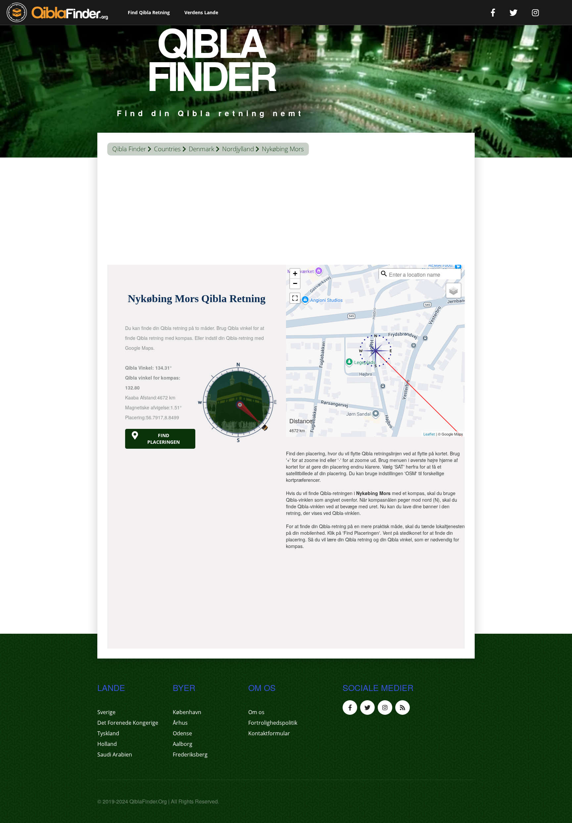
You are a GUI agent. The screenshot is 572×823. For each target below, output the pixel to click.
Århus (180, 722)
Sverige (106, 712)
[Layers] (453, 290)
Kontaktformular (269, 733)
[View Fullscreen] (295, 298)
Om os (256, 712)
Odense (182, 733)
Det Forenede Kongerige (127, 722)
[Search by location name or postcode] (384, 274)
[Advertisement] (286, 211)
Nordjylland (238, 149)
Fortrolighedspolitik (272, 722)
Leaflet (429, 434)
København (187, 712)
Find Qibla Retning (149, 12)
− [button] (295, 283)
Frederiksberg (190, 754)
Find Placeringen (163, 438)
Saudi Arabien (114, 754)
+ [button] (295, 273)
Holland (107, 744)
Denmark (201, 149)
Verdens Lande (201, 12)
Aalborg (182, 744)
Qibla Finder (129, 149)
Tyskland (108, 733)
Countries (167, 149)
